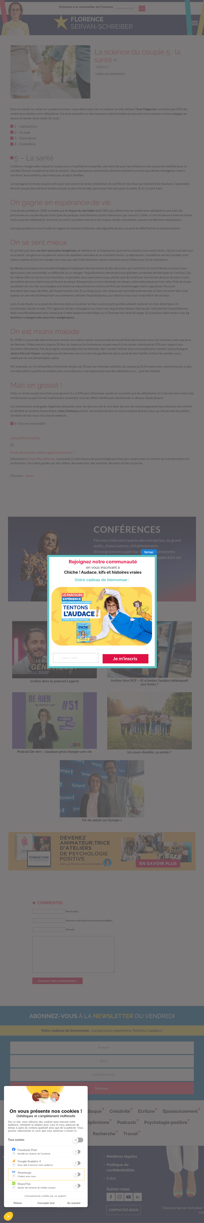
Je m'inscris (125, 658)
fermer (149, 552)
